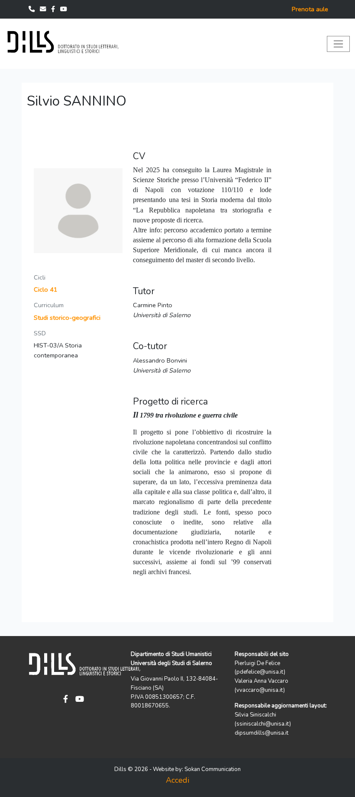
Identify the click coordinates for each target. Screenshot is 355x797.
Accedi (177, 780)
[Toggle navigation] (338, 44)
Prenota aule (310, 9)
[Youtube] (63, 9)
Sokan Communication (212, 769)
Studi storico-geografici (67, 317)
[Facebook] (53, 9)
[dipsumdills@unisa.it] (43, 9)
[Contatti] (32, 9)
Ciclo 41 (46, 289)
